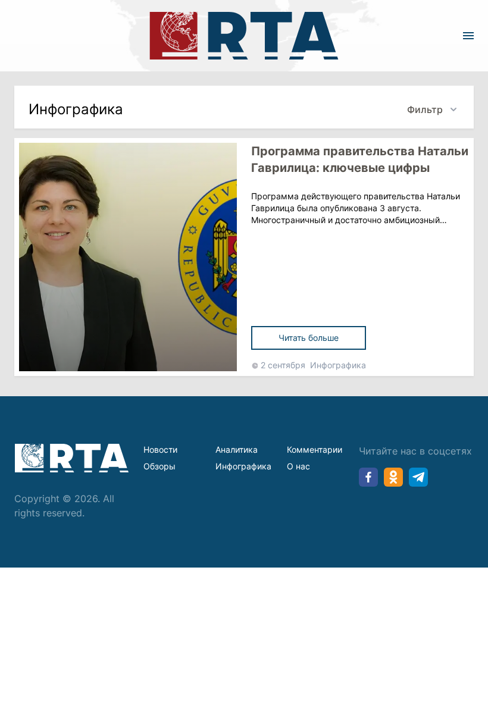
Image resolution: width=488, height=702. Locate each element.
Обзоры (159, 466)
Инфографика (338, 365)
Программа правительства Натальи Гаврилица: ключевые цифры (359, 159)
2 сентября (283, 365)
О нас (298, 466)
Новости (160, 449)
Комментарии (314, 449)
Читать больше (309, 338)
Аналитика (236, 449)
